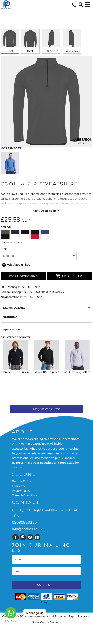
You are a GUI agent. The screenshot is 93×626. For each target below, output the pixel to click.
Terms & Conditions (24, 496)
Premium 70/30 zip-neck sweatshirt (24, 372)
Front (9, 51)
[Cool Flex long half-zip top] (77, 355)
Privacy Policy (21, 491)
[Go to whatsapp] (10, 612)
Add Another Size (18, 265)
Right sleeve (71, 51)
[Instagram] (30, 537)
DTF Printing (9, 287)
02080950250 (24, 522)
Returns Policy (21, 481)
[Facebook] (15, 537)
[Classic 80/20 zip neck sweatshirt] (46, 355)
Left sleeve (51, 51)
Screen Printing (11, 292)
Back (30, 51)
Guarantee (19, 486)
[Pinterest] (23, 537)
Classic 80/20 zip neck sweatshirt (53, 372)
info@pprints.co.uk (27, 529)
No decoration (10, 297)
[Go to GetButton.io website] (11, 621)
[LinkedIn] (37, 537)
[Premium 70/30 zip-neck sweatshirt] (16, 355)
